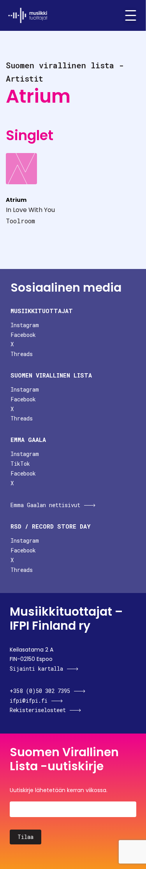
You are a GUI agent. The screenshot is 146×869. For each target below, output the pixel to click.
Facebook (23, 334)
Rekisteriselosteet (38, 710)
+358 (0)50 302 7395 (40, 690)
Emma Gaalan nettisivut (45, 505)
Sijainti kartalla (36, 668)
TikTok (20, 463)
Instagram (25, 325)
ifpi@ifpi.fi (28, 700)
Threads (22, 354)
